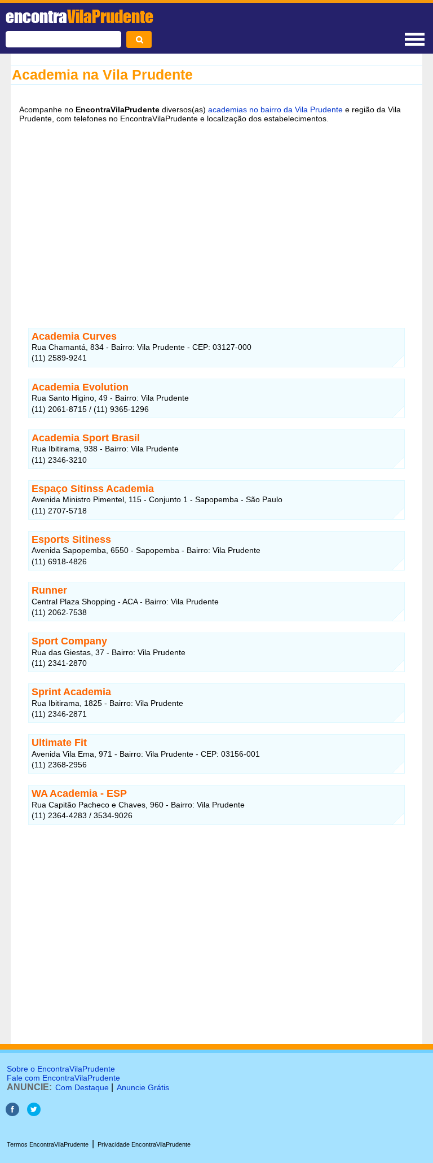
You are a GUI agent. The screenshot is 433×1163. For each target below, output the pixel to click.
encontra (79, 16)
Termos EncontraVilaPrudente (48, 1144)
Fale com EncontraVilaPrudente (63, 1077)
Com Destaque (82, 1087)
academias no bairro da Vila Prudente (275, 109)
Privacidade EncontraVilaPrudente (144, 1144)
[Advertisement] (216, 218)
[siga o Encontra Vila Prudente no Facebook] (12, 1113)
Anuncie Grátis (143, 1087)
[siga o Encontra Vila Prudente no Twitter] (34, 1113)
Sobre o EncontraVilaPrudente (61, 1068)
